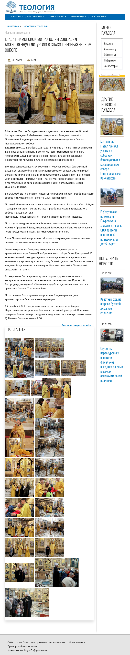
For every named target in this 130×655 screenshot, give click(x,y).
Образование (56, 16)
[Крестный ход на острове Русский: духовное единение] (112, 285)
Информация (78, 16)
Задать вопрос (98, 16)
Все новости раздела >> (76, 325)
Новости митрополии (35, 26)
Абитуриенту (34, 16)
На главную (12, 26)
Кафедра (16, 16)
